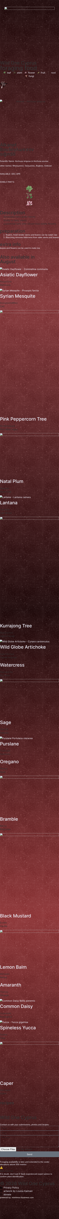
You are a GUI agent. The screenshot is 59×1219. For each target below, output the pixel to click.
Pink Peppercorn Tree (23, 419)
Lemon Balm (13, 967)
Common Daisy (16, 1006)
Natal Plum (11, 481)
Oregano (9, 761)
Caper (6, 1083)
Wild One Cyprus (18, 63)
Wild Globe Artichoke (23, 647)
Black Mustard (15, 916)
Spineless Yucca (18, 1027)
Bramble (9, 819)
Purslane (9, 744)
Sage (5, 722)
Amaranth (10, 985)
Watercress (12, 665)
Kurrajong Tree (16, 626)
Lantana (8, 502)
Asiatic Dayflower (19, 274)
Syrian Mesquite (17, 296)
